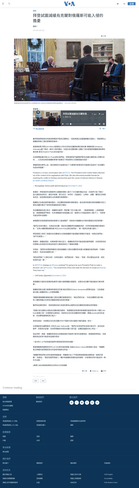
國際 (34, 11)
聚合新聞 (6, 452)
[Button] (103, 36)
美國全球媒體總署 (9, 478)
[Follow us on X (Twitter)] (77, 403)
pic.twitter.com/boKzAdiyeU (43, 181)
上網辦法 (39, 474)
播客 (71, 425)
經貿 (71, 440)
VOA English (108, 474)
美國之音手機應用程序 (10, 482)
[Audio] (124, 3)
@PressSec (48, 268)
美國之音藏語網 (75, 478)
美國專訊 (6, 410)
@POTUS (66, 173)
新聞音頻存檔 (41, 421)
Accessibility (108, 478)
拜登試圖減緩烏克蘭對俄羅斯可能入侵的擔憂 (84, 114)
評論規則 (107, 463)
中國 (4, 440)
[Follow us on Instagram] (87, 403)
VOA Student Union (110, 482)
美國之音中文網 (75, 474)
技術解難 (39, 478)
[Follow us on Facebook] (72, 403)
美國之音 (68, 117)
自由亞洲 (73, 482)
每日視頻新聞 (7, 402)
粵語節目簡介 (41, 425)
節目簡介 (6, 463)
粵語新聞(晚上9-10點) (10, 421)
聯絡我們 (39, 402)
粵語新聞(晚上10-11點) (10, 425)
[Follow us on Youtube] (82, 403)
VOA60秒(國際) (8, 406)
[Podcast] (97, 403)
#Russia (55, 265)
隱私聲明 (73, 463)
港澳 (38, 436)
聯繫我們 (39, 463)
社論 (38, 482)
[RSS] (92, 403)
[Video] (118, 3)
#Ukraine (101, 268)
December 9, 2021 (75, 186)
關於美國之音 (7, 474)
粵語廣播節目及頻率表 (78, 421)
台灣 (38, 440)
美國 (4, 436)
